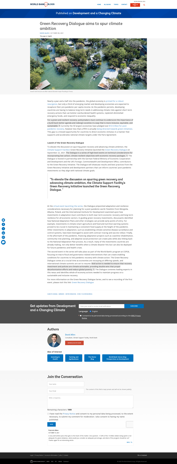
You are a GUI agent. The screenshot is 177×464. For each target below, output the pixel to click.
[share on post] (3, 228)
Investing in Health (55, 358)
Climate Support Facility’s (58, 150)
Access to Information (51, 455)
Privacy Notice (69, 413)
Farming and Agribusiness (74, 358)
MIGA (60, 461)
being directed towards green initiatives (114, 129)
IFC (56, 461)
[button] (144, 5)
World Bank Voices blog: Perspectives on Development (118, 358)
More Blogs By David (74, 343)
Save (51, 424)
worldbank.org (139, 1)
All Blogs (107, 4)
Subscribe (134, 306)
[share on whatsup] (3, 237)
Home (99, 4)
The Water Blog (92, 358)
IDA (52, 461)
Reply (128, 442)
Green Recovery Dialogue (116, 150)
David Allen (44, 33)
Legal (31, 455)
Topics (116, 4)
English (50, 36)
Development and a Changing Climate (97, 13)
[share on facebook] (3, 224)
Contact (124, 4)
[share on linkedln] (3, 233)
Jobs (60, 455)
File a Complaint (142, 455)
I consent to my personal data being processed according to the (111, 317)
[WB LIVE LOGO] (135, 5)
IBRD (48, 461)
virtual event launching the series (68, 206)
